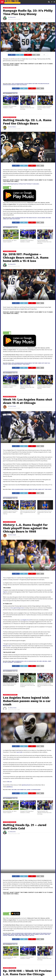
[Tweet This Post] (20, 54)
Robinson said (7, 645)
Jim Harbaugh (17, 662)
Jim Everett (10, 662)
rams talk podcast (21, 84)
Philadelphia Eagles (43, 83)
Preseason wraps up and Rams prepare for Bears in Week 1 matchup (44, 108)
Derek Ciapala (12, 406)
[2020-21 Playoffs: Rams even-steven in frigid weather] (11, 682)
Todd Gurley (25, 364)
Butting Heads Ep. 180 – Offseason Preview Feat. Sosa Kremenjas (27, 108)
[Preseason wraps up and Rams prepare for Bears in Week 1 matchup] (45, 104)
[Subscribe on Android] (7, 914)
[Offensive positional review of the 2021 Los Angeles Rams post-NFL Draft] (28, 509)
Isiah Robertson (21, 789)
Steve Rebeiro (12, 126)
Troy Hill (31, 935)
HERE (40, 63)
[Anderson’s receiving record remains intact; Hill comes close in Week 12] (28, 682)
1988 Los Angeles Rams (18, 661)
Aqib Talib (35, 933)
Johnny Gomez (12, 707)
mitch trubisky (35, 934)
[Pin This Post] (28, 54)
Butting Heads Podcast (30, 217)
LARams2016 (12, 17)
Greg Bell (45, 661)
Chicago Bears (28, 83)
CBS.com (9, 781)
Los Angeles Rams (35, 789)
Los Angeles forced (25, 619)
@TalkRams (10, 786)
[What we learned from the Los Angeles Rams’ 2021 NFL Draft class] (45, 509)
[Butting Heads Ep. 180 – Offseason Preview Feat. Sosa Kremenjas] (28, 104)
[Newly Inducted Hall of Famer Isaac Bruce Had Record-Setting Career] (45, 682)
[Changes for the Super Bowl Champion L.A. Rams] (11, 104)
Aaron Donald (28, 933)
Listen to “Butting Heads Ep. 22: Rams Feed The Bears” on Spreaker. (21, 183)
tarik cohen (18, 935)
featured (35, 83)
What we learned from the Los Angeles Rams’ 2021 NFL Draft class (44, 512)
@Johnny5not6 (26, 785)
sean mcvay (11, 935)
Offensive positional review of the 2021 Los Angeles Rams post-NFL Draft (28, 512)
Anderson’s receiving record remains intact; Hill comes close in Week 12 (27, 685)
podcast (41, 934)
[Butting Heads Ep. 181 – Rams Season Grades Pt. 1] (11, 238)
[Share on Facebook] (12, 54)
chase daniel (6, 934)
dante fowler (14, 934)
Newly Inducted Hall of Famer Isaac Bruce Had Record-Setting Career (45, 685)
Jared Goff (6, 218)
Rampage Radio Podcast (9, 84)
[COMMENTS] (44, 54)
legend (28, 789)
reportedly (19, 752)
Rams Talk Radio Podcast (15, 364)
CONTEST (31, 63)
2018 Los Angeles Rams (18, 83)
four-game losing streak (17, 607)
